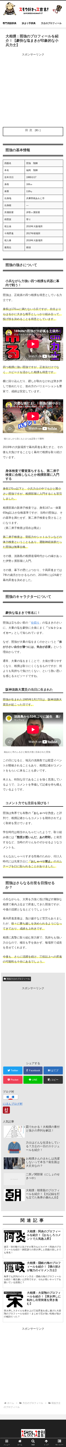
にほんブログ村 (13, 1103)
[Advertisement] (33, 90)
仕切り (35, 622)
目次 (29, 130)
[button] (53, 1080)
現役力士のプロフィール (18, 979)
